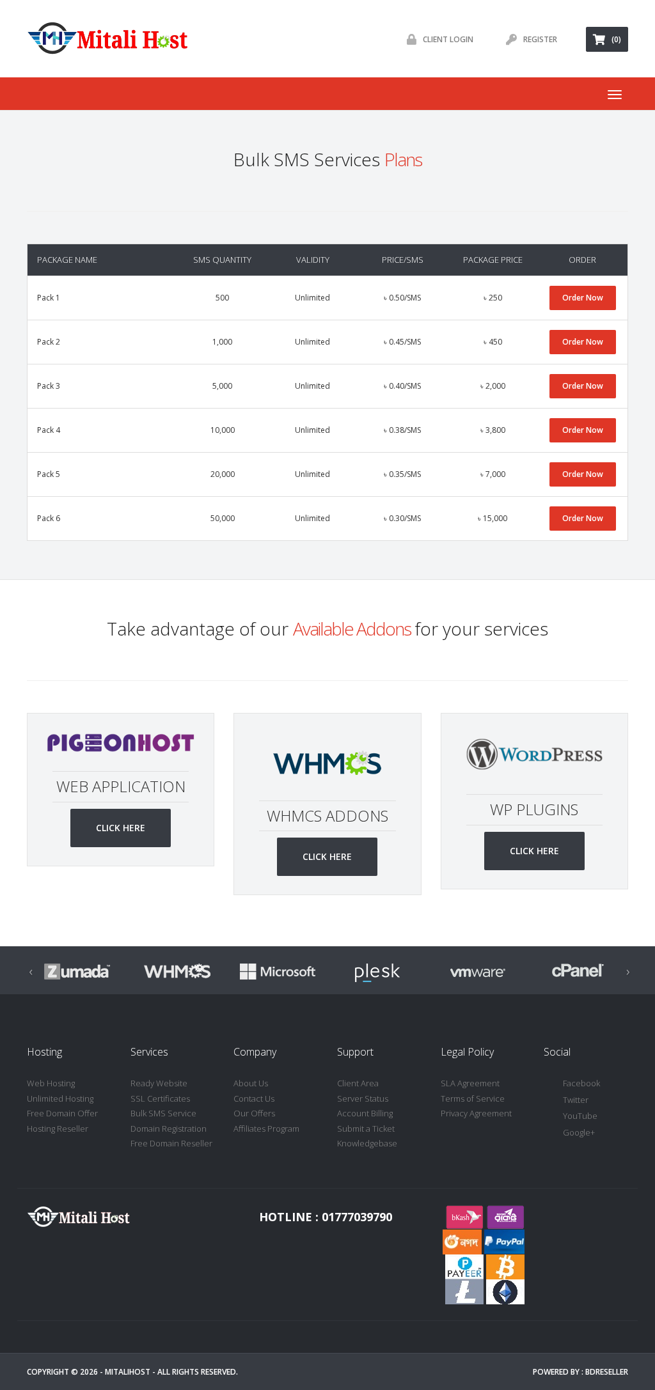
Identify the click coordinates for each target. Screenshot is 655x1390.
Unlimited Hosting (60, 1098)
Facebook (581, 1083)
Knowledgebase (367, 1143)
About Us (250, 1083)
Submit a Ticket (366, 1128)
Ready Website (158, 1083)
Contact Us (253, 1098)
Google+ (579, 1132)
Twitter (575, 1099)
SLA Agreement (470, 1083)
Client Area (358, 1083)
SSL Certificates (160, 1098)
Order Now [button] (582, 297)
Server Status (362, 1098)
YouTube (580, 1115)
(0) (616, 39)
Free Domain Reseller (171, 1143)
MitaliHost (127, 1371)
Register (540, 39)
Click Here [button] (120, 828)
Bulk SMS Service (163, 1113)
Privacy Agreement (476, 1113)
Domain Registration (168, 1128)
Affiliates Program (266, 1128)
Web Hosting (51, 1083)
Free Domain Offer (62, 1113)
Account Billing (365, 1113)
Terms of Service (473, 1098)
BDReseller (606, 1371)
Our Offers (254, 1113)
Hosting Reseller (57, 1128)
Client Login (448, 39)
